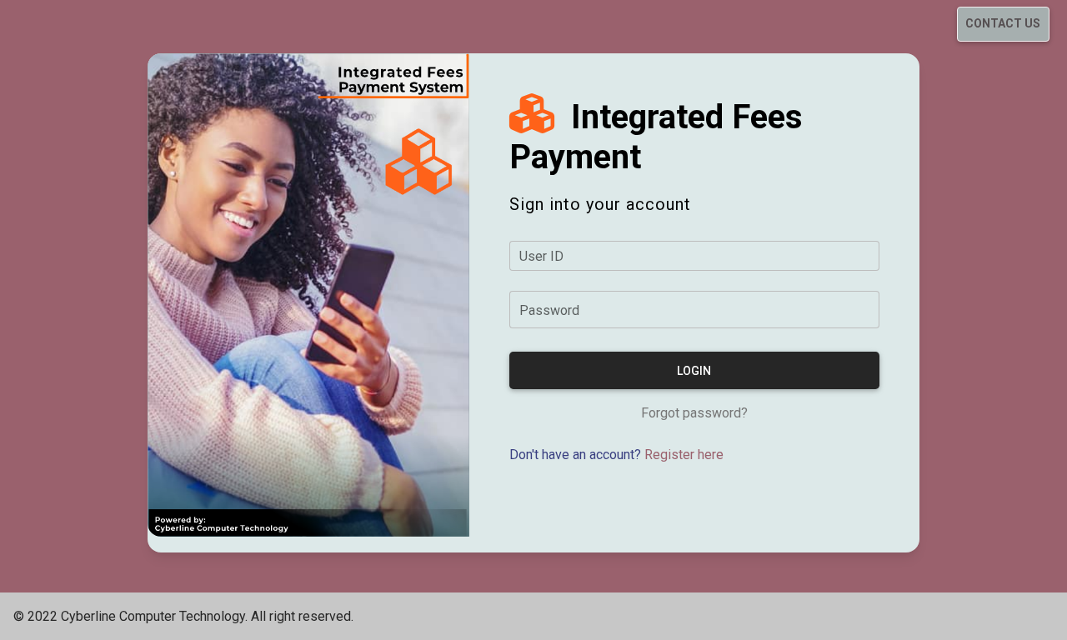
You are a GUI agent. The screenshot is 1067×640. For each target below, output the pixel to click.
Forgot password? (694, 413)
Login (694, 371)
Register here (684, 454)
